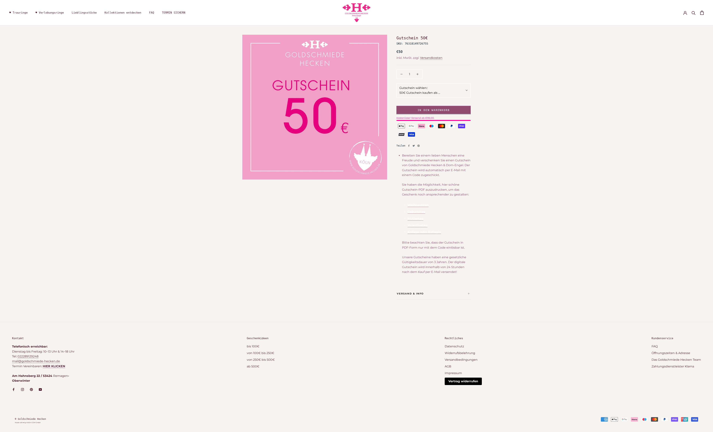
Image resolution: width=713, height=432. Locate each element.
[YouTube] (40, 389)
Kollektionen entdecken (123, 12)
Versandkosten (431, 58)
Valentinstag (417, 225)
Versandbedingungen (461, 359)
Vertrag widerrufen (463, 381)
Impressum (453, 373)
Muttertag (415, 218)
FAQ (151, 12)
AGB (448, 366)
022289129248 (27, 356)
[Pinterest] (418, 146)
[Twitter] (414, 146)
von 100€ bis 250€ (260, 353)
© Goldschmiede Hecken (30, 419)
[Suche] (694, 13)
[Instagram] (22, 389)
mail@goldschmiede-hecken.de (36, 361)
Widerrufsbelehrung (460, 353)
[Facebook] (409, 146)
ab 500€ (253, 366)
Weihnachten (418, 205)
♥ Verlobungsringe (49, 12)
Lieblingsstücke (84, 12)
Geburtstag (416, 211)
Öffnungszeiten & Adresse (671, 353)
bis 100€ (253, 346)
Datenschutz (454, 346)
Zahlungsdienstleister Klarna (673, 366)
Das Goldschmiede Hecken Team (676, 359)
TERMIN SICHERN (173, 12)
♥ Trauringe (18, 12)
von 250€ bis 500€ (261, 359)
